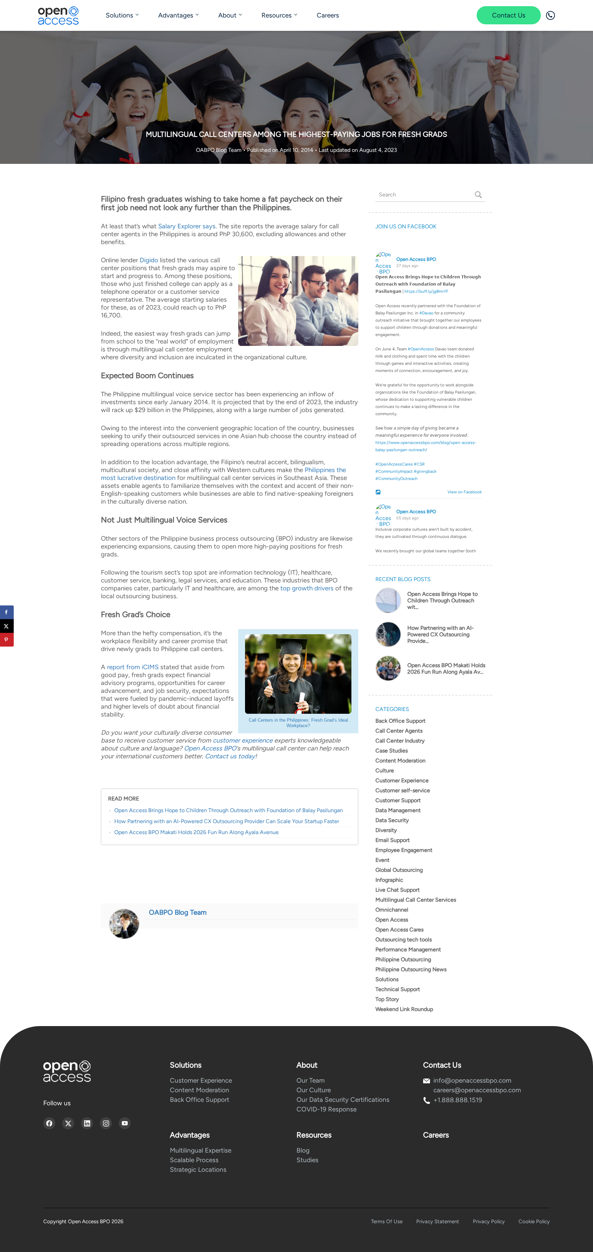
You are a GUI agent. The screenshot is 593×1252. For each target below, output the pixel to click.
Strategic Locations (198, 1169)
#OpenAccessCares (394, 464)
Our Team (310, 1080)
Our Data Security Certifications (342, 1100)
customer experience (242, 740)
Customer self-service (402, 790)
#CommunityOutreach (396, 478)
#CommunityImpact (394, 471)
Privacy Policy (489, 1221)
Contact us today (230, 756)
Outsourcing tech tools (403, 939)
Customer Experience (402, 780)
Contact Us (508, 15)
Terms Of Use (387, 1221)
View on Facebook (463, 492)
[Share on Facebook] (7, 612)
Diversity (386, 830)
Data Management (398, 810)
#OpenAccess (421, 349)
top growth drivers (307, 588)
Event (382, 860)
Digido (149, 260)
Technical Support (397, 989)
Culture (384, 770)
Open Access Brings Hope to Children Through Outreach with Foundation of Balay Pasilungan (228, 810)
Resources (276, 15)
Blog (303, 1150)
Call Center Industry (400, 740)
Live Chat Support (397, 890)
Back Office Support (400, 721)
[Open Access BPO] (67, 1071)
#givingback (425, 471)
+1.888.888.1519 (457, 1100)
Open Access (391, 919)
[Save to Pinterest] (7, 640)
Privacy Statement (437, 1221)
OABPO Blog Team (219, 150)
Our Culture (313, 1090)
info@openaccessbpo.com (472, 1080)
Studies (307, 1160)
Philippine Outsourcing (403, 959)
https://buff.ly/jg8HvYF (427, 291)
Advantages (175, 15)
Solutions (119, 15)
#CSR (419, 464)
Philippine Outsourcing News (410, 969)
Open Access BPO (210, 748)
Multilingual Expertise (200, 1150)
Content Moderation (400, 760)
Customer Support (398, 800)
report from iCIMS (133, 667)
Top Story (387, 999)
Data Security (392, 820)
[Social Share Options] (379, 492)
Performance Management (408, 949)
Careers (328, 15)
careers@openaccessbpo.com (477, 1090)
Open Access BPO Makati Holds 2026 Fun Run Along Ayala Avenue (196, 832)
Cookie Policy (534, 1221)
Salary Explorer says (187, 226)
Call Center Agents (398, 730)
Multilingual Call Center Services (415, 899)
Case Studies (391, 750)
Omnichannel (391, 909)
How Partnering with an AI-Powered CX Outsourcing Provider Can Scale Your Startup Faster (226, 821)
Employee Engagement (403, 850)
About (227, 15)
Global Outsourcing (399, 870)
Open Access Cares (399, 929)
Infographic (389, 880)
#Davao (426, 313)
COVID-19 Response (326, 1109)
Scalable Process (194, 1160)
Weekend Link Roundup (404, 1009)
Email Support (392, 840)
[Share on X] (7, 626)
